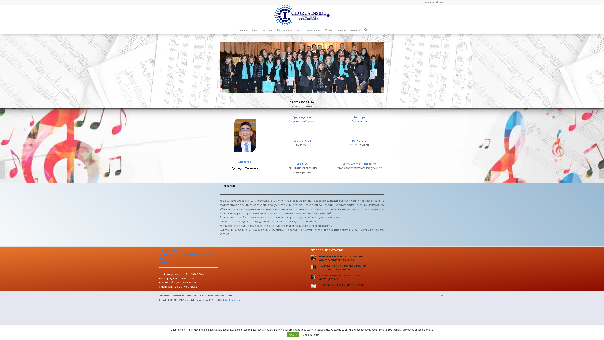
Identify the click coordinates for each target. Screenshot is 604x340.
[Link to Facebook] (438, 2)
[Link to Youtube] (442, 2)
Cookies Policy (311, 334)
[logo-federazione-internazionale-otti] (302, 15)
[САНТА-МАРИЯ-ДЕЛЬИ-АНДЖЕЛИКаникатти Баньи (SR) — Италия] (2, 170)
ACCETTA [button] (293, 334)
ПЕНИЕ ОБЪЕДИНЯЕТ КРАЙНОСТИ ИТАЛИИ (342, 284)
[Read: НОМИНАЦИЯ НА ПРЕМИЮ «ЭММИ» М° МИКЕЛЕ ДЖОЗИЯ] (313, 277)
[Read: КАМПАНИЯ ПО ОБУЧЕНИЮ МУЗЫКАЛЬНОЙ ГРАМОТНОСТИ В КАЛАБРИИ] (313, 267)
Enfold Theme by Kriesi (233, 300)
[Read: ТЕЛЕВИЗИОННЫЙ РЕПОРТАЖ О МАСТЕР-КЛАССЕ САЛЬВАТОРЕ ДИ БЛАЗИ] (313, 258)
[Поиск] (365, 30)
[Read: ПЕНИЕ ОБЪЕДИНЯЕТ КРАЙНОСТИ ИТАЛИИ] (313, 286)
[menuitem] (242, 30)
